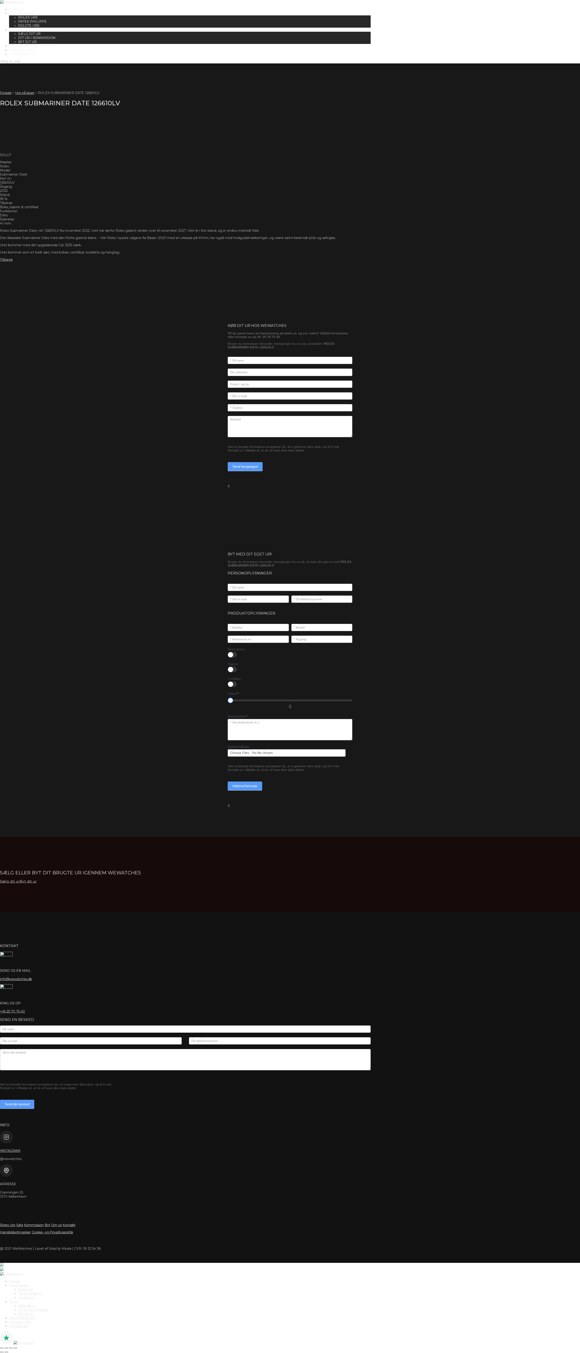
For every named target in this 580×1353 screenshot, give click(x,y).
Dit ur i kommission (37, 38)
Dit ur (15, 30)
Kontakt (69, 1225)
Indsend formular (244, 786)
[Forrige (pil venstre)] (2, 1352)
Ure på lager (21, 13)
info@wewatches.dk (16, 979)
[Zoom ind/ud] (2, 1348)
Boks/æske (236, 649)
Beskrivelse (237, 716)
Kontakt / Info (22, 50)
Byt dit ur (27, 42)
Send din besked (17, 1104)
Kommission (34, 1225)
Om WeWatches (24, 46)
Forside (16, 9)
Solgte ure (29, 26)
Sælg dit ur (29, 34)
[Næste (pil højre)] (6, 1352)
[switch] (232, 655)
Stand (233, 693)
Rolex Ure (7, 1225)
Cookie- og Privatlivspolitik (52, 1232)
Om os (56, 1225)
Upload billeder (238, 747)
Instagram (10, 1151)
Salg (19, 1225)
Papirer (233, 664)
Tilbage (6, 260)
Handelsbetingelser (15, 1232)
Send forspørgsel (245, 466)
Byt (47, 1225)
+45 (12, 1011)
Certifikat (234, 679)
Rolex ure (28, 17)
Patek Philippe (32, 21)
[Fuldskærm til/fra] (6, 1348)
